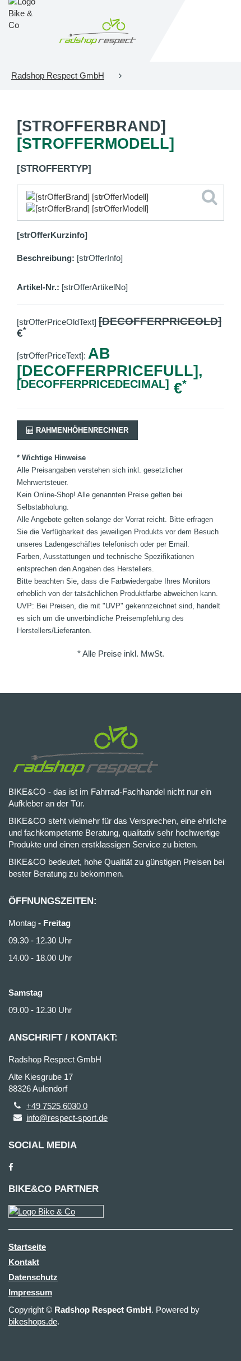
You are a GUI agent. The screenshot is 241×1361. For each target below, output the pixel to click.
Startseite (27, 1247)
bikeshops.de (32, 1321)
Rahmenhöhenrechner (81, 430)
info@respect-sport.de (67, 1117)
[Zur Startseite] (97, 30)
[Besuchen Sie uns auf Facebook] (10, 1167)
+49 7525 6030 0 (56, 1106)
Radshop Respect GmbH (57, 75)
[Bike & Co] (56, 1211)
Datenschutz (33, 1277)
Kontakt (23, 1262)
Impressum (30, 1292)
